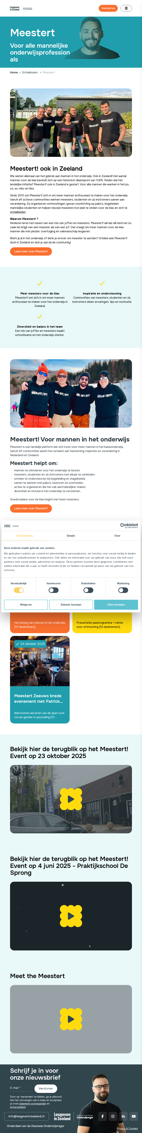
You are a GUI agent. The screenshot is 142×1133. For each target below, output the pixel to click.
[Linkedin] (123, 1116)
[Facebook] (102, 1116)
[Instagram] (113, 1116)
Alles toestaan (116, 604)
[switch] (54, 590)
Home (14, 72)
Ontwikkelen (30, 72)
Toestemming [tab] (24, 535)
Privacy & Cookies (127, 1128)
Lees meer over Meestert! (31, 251)
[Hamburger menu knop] (126, 8)
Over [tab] (117, 535)
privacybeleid (17, 1107)
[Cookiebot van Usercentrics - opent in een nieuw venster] (123, 525)
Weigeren (26, 604)
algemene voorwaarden (32, 1103)
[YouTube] (134, 1116)
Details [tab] (71, 535)
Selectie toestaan (71, 604)
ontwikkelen (18, 212)
